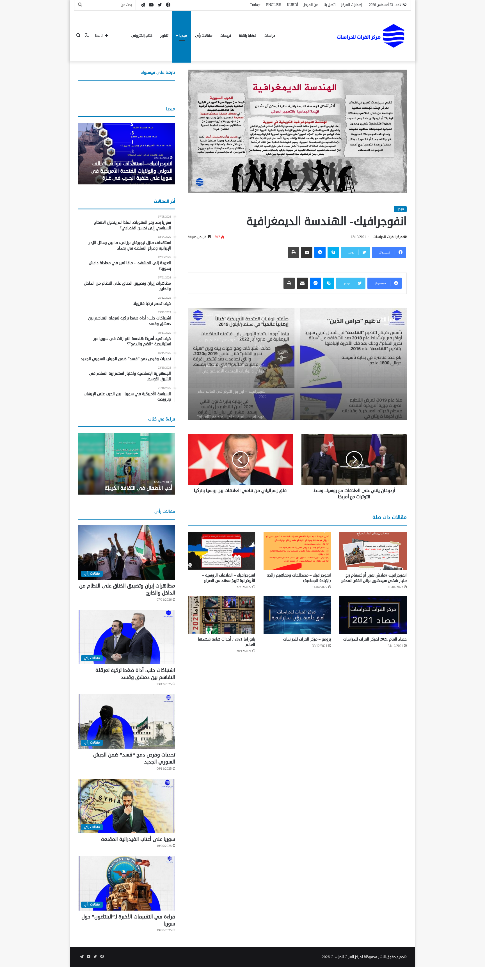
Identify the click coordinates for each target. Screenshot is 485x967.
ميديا (183, 35)
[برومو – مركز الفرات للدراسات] (297, 615)
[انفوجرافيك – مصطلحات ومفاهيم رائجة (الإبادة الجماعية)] (297, 551)
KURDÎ (292, 4)
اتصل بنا (329, 4)
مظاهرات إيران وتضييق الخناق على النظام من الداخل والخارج (127, 589)
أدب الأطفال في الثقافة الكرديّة (138, 488)
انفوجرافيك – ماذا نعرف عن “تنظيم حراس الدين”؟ (347, 365)
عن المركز (311, 4)
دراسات (269, 35)
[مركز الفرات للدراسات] (371, 36)
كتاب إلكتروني (141, 35)
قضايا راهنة (248, 35)
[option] (297, 364)
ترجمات (225, 35)
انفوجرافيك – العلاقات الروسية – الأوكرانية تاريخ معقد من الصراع (228, 578)
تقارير (164, 35)
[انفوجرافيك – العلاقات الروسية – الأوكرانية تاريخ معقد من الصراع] (221, 551)
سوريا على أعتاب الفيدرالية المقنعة (138, 839)
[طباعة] (293, 252)
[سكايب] (333, 252)
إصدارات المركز (351, 4)
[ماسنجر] (320, 252)
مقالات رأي (203, 35)
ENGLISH (273, 4)
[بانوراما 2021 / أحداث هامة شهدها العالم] (221, 615)
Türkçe (255, 4)
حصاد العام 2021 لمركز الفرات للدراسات (375, 639)
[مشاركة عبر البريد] (306, 252)
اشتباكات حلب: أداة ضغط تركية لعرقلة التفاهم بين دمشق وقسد (135, 674)
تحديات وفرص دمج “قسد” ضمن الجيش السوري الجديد (134, 758)
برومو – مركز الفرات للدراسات (307, 639)
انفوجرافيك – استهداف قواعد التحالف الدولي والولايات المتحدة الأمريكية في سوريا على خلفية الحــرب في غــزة (131, 170)
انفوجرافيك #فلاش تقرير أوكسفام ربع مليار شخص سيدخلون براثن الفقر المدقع (374, 578)
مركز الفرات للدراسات (388, 237)
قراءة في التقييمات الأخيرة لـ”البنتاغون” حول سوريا (128, 920)
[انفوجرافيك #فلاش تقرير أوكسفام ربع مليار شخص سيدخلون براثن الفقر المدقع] (373, 551)
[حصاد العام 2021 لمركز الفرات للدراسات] (373, 615)
